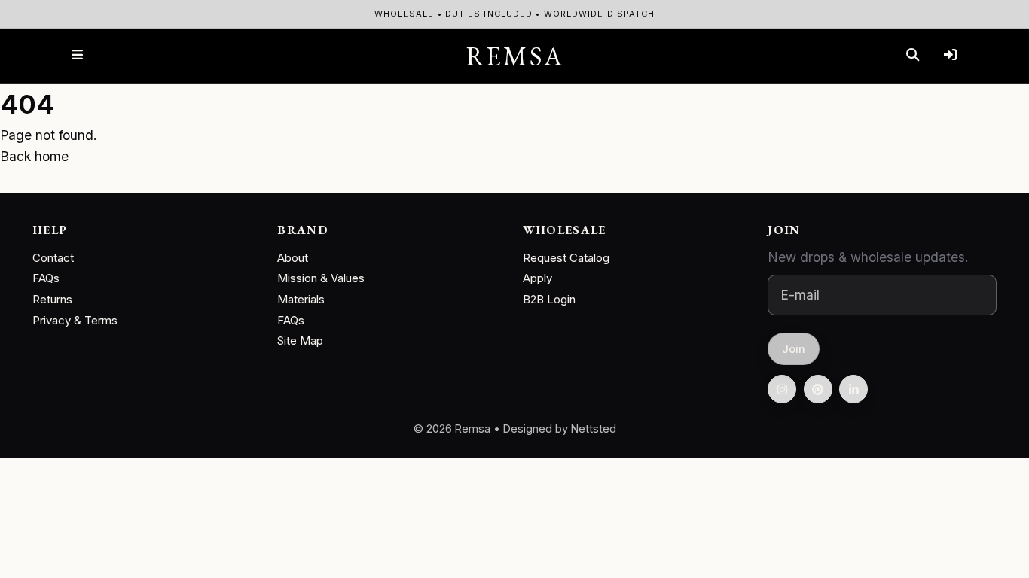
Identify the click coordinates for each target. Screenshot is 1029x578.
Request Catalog (566, 258)
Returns (52, 299)
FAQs (46, 278)
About (292, 258)
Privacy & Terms (75, 320)
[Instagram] (782, 389)
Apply (537, 278)
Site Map (300, 340)
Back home (34, 156)
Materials (301, 299)
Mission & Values (321, 278)
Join (794, 348)
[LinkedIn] (853, 389)
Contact (53, 258)
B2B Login (549, 299)
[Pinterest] (818, 389)
